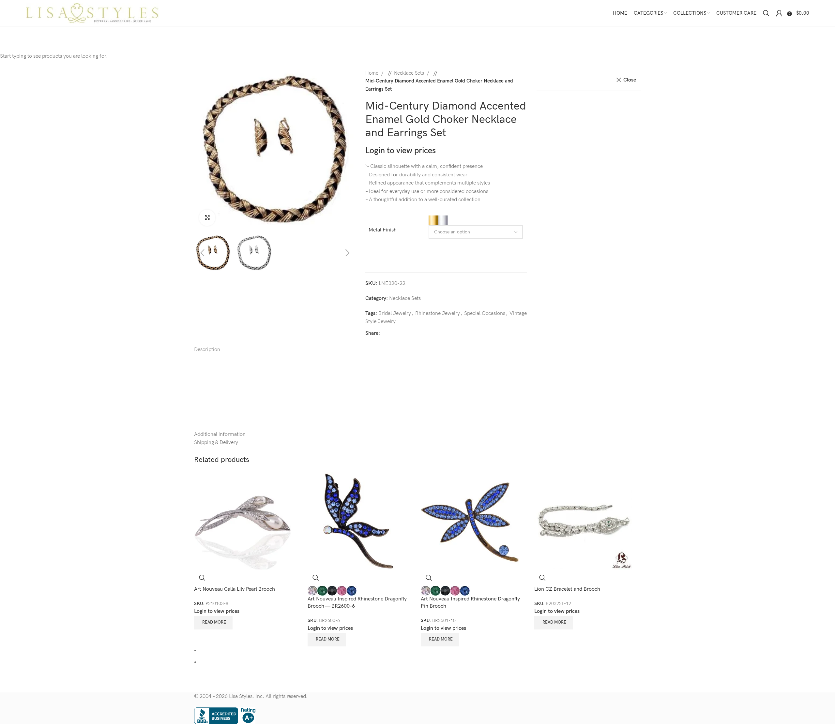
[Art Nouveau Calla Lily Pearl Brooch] (243, 520)
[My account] (779, 13)
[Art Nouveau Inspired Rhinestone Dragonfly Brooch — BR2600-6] (356, 520)
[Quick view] (202, 577)
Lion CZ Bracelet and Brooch (567, 589)
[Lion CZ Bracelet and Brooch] (583, 520)
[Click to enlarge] (207, 218)
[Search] (766, 13)
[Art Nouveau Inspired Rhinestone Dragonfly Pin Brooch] (470, 520)
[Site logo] (92, 13)
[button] (192, 150)
